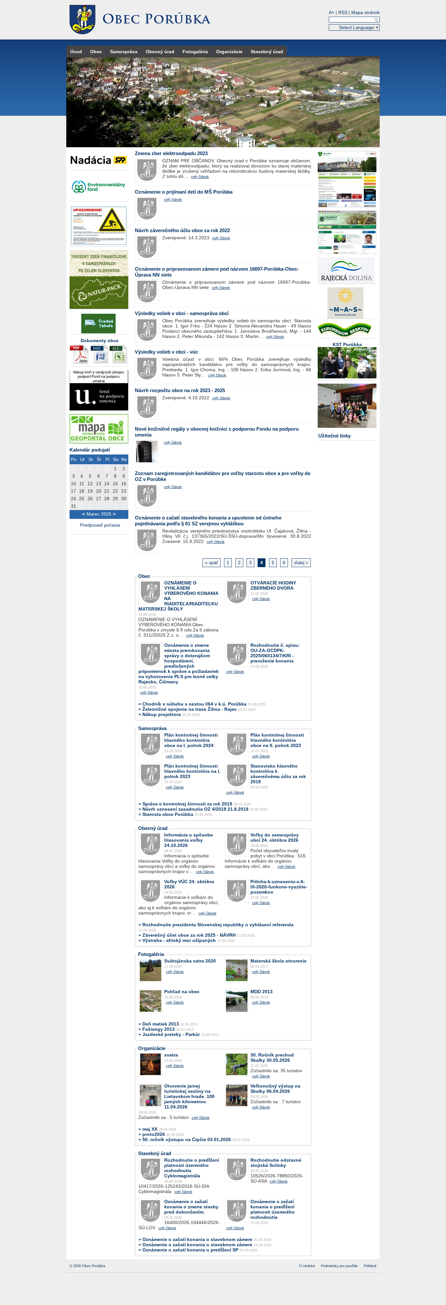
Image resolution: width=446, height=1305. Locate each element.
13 (98, 483)
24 (73, 468)
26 (90, 468)
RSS (342, 12)
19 (90, 491)
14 (106, 483)
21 (106, 491)
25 (81, 468)
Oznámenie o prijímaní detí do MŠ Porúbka (183, 192)
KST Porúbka (347, 344)
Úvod (76, 51)
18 (81, 491)
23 (123, 491)
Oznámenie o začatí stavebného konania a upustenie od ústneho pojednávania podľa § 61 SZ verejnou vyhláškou (208, 520)
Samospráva (123, 51)
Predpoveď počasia (100, 525)
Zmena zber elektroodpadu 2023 (171, 153)
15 (115, 483)
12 (90, 483)
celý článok (200, 177)
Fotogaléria (195, 51)
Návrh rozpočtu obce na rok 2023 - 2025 (180, 390)
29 (115, 498)
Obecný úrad (160, 51)
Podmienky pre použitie (339, 1266)
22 (115, 491)
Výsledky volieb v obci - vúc (166, 352)
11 (81, 483)
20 (98, 491)
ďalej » (301, 562)
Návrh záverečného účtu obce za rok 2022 (182, 230)
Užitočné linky (334, 435)
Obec (96, 51)
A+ (331, 12)
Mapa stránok (365, 12)
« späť (211, 562)
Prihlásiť (370, 1266)
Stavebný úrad (267, 51)
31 (73, 506)
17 (73, 491)
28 (106, 468)
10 (73, 483)
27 (98, 468)
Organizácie (229, 51)
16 (123, 483)
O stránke (307, 1266)
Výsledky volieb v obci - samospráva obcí (182, 313)
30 (123, 498)
